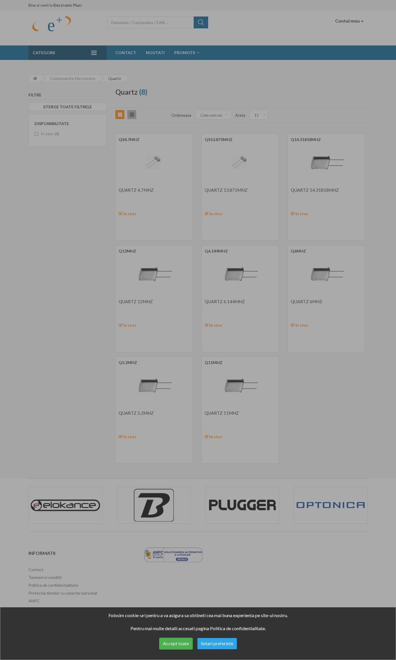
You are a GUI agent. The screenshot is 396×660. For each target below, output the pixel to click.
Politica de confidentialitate (237, 628)
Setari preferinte (217, 643)
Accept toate (176, 643)
